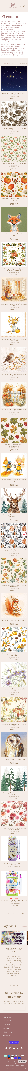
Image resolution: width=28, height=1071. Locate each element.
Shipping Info (7, 1021)
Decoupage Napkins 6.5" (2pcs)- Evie (14, 759)
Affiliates (6, 1028)
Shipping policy (20, 1065)
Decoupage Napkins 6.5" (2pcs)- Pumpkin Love (14, 724)
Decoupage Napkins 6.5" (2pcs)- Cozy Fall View (14, 304)
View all (24, 926)
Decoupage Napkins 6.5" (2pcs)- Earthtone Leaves (14, 445)
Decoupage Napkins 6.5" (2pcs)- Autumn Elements (14, 654)
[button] (3, 6)
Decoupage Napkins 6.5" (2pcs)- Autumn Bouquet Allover (14, 828)
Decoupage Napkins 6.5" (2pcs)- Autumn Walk (14, 480)
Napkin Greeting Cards (14, 950)
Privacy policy (21, 1063)
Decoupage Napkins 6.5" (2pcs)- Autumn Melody (14, 375)
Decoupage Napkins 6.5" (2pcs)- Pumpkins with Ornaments (14, 269)
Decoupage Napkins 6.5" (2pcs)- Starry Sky (14, 93)
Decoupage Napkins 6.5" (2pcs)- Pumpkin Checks (14, 550)
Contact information (9, 1068)
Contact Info (7, 1017)
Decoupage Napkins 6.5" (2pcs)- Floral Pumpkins (14, 199)
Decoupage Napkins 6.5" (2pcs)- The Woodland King (14, 515)
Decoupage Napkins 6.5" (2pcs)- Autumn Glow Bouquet (14, 339)
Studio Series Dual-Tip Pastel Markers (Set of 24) (14, 863)
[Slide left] (10, 985)
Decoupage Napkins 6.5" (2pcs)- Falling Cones (14, 129)
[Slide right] (17, 985)
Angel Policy (7, 1024)
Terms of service (10, 1065)
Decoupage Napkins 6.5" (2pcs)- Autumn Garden (14, 410)
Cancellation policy (21, 1068)
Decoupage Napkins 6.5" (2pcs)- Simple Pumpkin (14, 164)
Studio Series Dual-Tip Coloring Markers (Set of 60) (14, 901)
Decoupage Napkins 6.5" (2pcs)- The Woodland (14, 793)
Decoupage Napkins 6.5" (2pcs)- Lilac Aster (14, 689)
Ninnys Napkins (13, 1061)
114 (23, 913)
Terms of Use (7, 1036)
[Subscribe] (23, 1008)
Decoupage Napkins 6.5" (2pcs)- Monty (14, 620)
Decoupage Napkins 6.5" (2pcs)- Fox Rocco (14, 234)
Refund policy (12, 1063)
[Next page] (14, 917)
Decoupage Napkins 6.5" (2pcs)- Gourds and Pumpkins (14, 585)
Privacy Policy (7, 1032)
